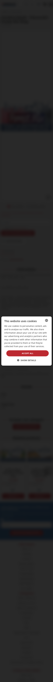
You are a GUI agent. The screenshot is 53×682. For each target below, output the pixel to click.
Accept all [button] (27, 353)
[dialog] (26, 341)
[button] (26, 360)
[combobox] (46, 320)
